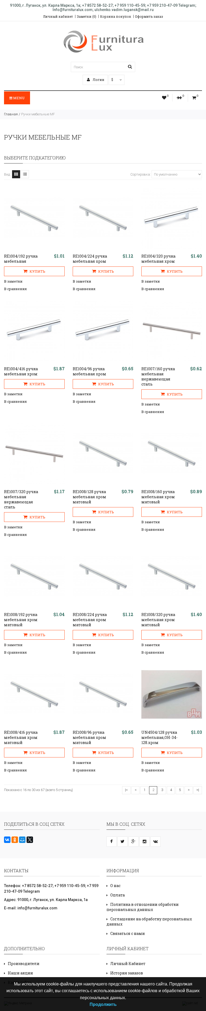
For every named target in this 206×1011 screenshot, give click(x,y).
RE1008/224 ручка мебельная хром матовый (90, 619)
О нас (115, 885)
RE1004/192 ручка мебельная (21, 259)
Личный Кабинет (127, 963)
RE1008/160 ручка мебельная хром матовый (158, 496)
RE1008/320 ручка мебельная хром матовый (158, 619)
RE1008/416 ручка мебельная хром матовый (21, 737)
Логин (98, 79)
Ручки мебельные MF (38, 114)
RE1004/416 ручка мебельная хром (21, 371)
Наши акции (20, 973)
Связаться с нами (127, 933)
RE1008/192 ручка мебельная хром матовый (21, 619)
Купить (37, 271)
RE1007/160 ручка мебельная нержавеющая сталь (158, 376)
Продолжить (103, 1004)
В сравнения (15, 288)
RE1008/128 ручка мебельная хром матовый (89, 496)
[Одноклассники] (15, 839)
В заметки (13, 281)
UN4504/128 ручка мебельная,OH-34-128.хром (159, 737)
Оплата (117, 895)
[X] (30, 839)
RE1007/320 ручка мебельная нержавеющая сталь (21, 499)
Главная (11, 114)
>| (197, 790)
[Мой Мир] (22, 839)
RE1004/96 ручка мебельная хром (89, 371)
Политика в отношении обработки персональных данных (142, 907)
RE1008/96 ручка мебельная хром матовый (89, 737)
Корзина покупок (115, 16)
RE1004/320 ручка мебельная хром (158, 259)
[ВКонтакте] (7, 839)
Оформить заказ (149, 16)
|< (126, 790)
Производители (23, 963)
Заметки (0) (86, 16)
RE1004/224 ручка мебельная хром (90, 259)
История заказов (126, 973)
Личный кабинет (58, 16)
